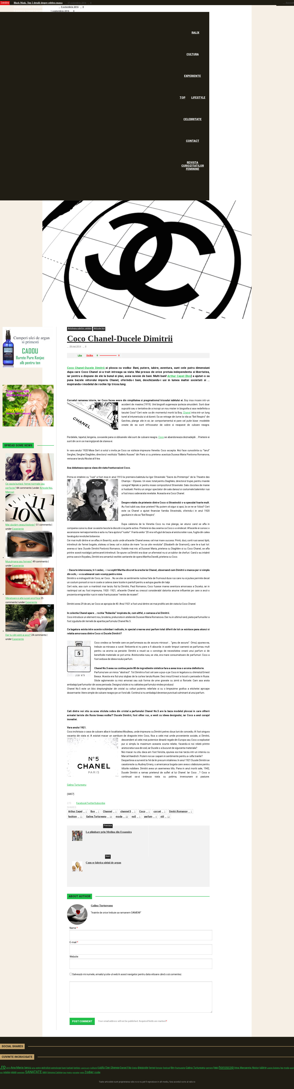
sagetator (21, 1072)
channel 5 (127, 811)
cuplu (101, 1067)
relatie (6, 1072)
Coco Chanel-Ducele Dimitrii (120, 338)
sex (44, 1072)
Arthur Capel (77, 811)
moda (122, 816)
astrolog (46, 1067)
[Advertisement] (107, 390)
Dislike (89, 355)
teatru (69, 1072)
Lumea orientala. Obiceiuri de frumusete (35, 7)
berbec (77, 1068)
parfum (150, 816)
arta (33, 1068)
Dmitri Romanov (180, 811)
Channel (110, 811)
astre (38, 1068)
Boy (95, 811)
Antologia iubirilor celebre (80, 328)
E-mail (74, 942)
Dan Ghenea (112, 1067)
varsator (75, 1072)
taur (65, 1072)
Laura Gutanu (273, 1068)
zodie (97, 1072)
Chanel (187, 412)
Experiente (18, 528)
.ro (3, 1067)
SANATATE (33, 1072)
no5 (136, 816)
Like (80, 355)
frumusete (180, 1068)
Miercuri (9, 492)
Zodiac (89, 1072)
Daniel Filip (126, 1067)
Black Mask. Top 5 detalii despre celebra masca (38, 3)
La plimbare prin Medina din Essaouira (109, 831)
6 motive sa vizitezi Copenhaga (29, 11)
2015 (8, 1068)
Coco (161, 437)
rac (1, 1072)
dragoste (142, 1067)
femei (152, 1067)
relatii (14, 1072)
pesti (292, 1068)
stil (165, 816)
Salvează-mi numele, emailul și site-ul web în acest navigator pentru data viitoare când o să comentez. (127, 974)
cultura (93, 1068)
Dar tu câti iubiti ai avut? (18, 635)
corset (159, 811)
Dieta (134, 1068)
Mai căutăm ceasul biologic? (20, 524)
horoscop (226, 1067)
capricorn (85, 1068)
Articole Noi (99, 328)
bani (64, 1068)
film (172, 1067)
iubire (262, 1067)
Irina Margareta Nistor (246, 1067)
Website (74, 956)
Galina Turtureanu (76, 784)
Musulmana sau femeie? (18, 561)
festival (166, 1068)
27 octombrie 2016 (77, 3)
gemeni (209, 1068)
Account (290, 3)
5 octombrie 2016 (69, 7)
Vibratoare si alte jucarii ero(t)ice (22, 598)
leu (281, 1068)
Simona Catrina (54, 1072)
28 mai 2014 (75, 346)
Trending (5, 2)
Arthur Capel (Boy (179, 376)
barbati (70, 1068)
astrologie (56, 1067)
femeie (159, 1068)
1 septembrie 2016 (60, 11)
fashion (75, 816)
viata (82, 1072)
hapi (216, 1067)
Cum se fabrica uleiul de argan (103, 862)
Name (74, 928)
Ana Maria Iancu (21, 1067)
